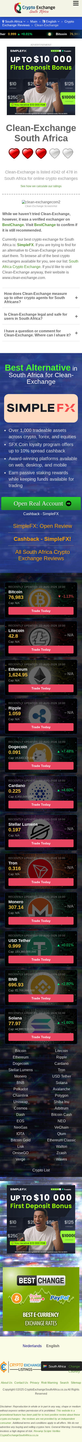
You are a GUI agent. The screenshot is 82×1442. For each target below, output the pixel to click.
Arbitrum (61, 1108)
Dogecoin (20, 1063)
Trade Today (41, 611)
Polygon (61, 1095)
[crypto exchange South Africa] (32, 15)
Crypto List (41, 1170)
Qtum (61, 1134)
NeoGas (20, 1127)
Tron (61, 1070)
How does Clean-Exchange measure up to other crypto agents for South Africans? (41, 298)
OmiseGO (20, 1153)
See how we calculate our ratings (41, 186)
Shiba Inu (61, 1102)
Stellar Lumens (20, 1070)
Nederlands (32, 1346)
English (51, 21)
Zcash (61, 1153)
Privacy (34, 1382)
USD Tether (61, 1076)
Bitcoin (44, 34)
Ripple (61, 1057)
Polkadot (20, 1089)
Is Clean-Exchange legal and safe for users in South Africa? (41, 316)
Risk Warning (49, 1382)
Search (64, 1382)
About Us (6, 1382)
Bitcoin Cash (61, 1115)
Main (33, 21)
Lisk (20, 1146)
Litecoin (61, 1051)
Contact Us (21, 1382)
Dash (20, 1115)
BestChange (13, 225)
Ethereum (20, 1057)
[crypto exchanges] (20, 1371)
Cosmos (20, 1108)
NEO (62, 1121)
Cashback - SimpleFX (41, 514)
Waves (61, 1159)
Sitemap (76, 1382)
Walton (61, 1146)
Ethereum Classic (61, 1140)
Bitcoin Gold (21, 1140)
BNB (20, 1083)
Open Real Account (38, 503)
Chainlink (20, 1095)
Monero (20, 1076)
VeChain (61, 1127)
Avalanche (61, 1089)
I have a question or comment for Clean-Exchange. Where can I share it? (41, 333)
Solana (61, 1083)
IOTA (20, 1134)
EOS (20, 1121)
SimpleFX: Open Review (42, 526)
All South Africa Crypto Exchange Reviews (42, 555)
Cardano (61, 1063)
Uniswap (20, 1102)
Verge (20, 1159)
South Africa (13, 21)
